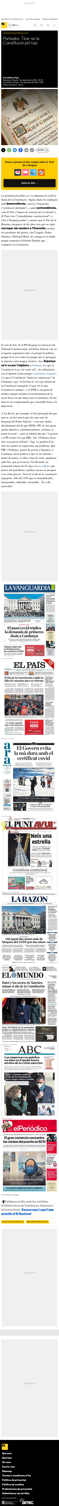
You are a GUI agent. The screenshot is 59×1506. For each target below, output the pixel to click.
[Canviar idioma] (48, 25)
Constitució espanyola (12, 1222)
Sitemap (7, 1471)
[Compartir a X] (3, 150)
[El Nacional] (4, 25)
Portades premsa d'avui (37, 1222)
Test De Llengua (32, 19)
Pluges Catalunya (50, 19)
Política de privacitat (14, 1480)
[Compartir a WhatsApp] (9, 150)
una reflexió (43, 466)
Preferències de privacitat (17, 1489)
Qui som (7, 1453)
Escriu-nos (8, 1467)
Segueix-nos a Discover (12, 19)
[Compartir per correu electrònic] (26, 150)
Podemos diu (39, 365)
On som (6, 1462)
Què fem (7, 1458)
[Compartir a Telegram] (15, 150)
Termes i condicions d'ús (16, 1476)
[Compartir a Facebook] (20, 150)
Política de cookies (13, 1485)
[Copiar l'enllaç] (32, 150)
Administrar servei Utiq (15, 1493)
